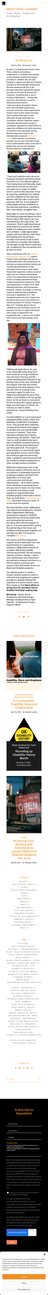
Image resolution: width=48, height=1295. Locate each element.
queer (11, 1021)
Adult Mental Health (23, 884)
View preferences (24, 1289)
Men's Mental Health (23, 1007)
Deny (24, 1283)
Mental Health (23, 1010)
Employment (29, 13)
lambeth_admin (31, 65)
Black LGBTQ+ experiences (23, 955)
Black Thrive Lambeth (19, 960)
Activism (23, 943)
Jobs (17, 1001)
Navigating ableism (19, 1015)
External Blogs (22, 922)
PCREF (24, 887)
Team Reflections (27, 746)
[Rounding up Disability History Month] (24, 732)
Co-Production (19, 966)
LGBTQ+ (23, 904)
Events (30, 697)
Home (9, 13)
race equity (16, 1024)
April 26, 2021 (16, 65)
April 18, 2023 (16, 712)
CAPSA (36, 960)
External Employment (23, 925)
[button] (44, 1254)
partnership (29, 1018)
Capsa (23, 893)
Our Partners (23, 907)
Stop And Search (23, 910)
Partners (15, 1018)
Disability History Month (23, 971)
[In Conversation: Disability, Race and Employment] (24, 665)
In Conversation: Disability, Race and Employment (24, 704)
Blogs (17, 13)
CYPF (23, 896)
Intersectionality (23, 996)
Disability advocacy (23, 968)
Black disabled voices (27, 952)
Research (31, 1024)
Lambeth (26, 1001)
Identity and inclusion (23, 990)
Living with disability (23, 1004)
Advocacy (13, 949)
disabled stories (23, 977)
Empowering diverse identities (24, 982)
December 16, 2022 (23, 763)
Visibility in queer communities (24, 1035)
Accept (24, 1277)
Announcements (29, 949)
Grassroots (27, 988)
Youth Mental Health (24, 1043)
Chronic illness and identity (23, 963)
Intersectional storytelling (23, 999)
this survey (21, 535)
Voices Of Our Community (23, 916)
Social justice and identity (23, 1027)
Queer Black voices (27, 1021)
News (24, 837)
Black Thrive (23, 957)
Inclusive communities (23, 993)
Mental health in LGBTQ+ (23, 1013)
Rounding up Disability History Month (24, 755)
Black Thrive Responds (23, 890)
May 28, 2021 (16, 863)
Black (10, 952)
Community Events (24, 694)
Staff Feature (23, 1029)
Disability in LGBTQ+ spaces (23, 974)
